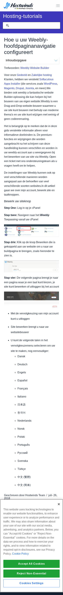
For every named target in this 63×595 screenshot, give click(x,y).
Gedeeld (22, 75)
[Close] (58, 504)
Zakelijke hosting (41, 75)
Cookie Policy (20, 553)
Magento (9, 88)
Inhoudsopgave (16, 60)
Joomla (29, 88)
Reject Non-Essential (31, 573)
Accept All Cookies (31, 563)
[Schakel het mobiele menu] (58, 5)
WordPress (50, 83)
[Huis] (18, 6)
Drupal (20, 88)
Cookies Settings (31, 583)
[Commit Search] (7, 25)
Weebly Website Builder (34, 68)
